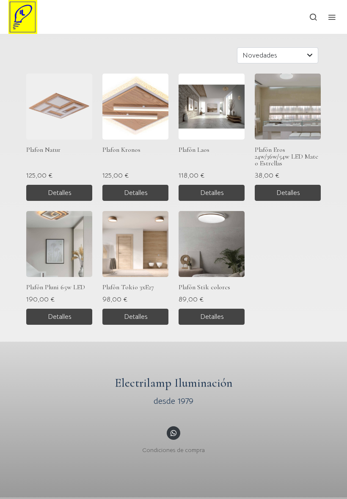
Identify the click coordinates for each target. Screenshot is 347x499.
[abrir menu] (331, 17)
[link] (22, 17)
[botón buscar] (313, 17)
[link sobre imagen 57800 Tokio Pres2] (135, 244)
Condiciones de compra (173, 450)
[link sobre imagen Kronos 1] (135, 107)
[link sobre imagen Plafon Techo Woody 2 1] (212, 244)
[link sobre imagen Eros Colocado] (288, 107)
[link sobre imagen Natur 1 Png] (59, 107)
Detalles (59, 193)
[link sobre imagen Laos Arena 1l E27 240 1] (212, 107)
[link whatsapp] (173, 432)
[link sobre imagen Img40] (59, 244)
